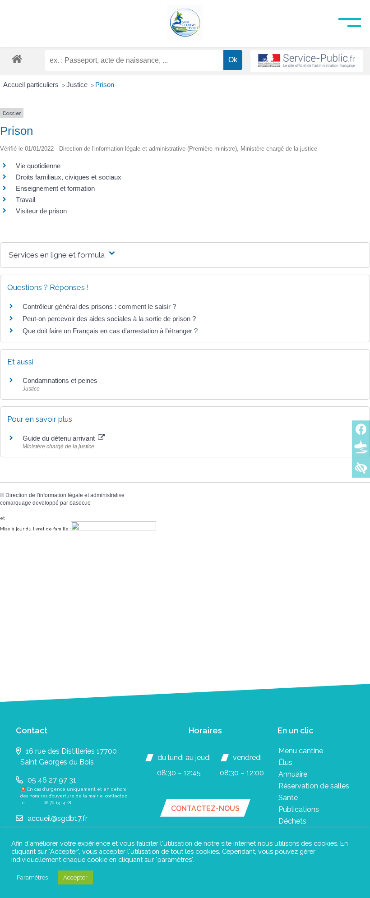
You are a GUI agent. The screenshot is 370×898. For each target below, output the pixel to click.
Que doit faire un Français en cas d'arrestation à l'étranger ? (110, 331)
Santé (288, 797)
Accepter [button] (75, 877)
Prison (104, 84)
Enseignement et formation (55, 188)
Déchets (292, 821)
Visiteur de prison (41, 211)
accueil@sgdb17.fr (58, 818)
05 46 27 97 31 (52, 780)
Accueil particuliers (31, 84)
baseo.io (80, 503)
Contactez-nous (205, 808)
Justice (77, 84)
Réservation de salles (313, 786)
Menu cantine (300, 750)
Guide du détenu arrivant (60, 438)
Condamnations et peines (60, 380)
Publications (298, 809)
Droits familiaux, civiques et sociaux (68, 177)
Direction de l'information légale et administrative (65, 495)
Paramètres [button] (32, 877)
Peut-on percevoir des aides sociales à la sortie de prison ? (109, 318)
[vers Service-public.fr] (306, 61)
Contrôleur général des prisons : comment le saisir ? (99, 306)
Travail (25, 199)
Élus (285, 762)
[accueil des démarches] (17, 58)
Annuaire (292, 774)
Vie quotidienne (38, 166)
